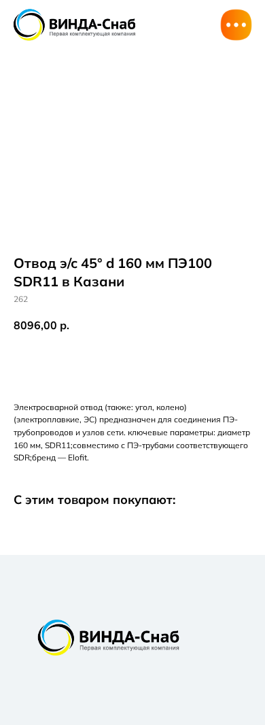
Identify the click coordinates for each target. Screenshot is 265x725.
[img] (74, 24)
